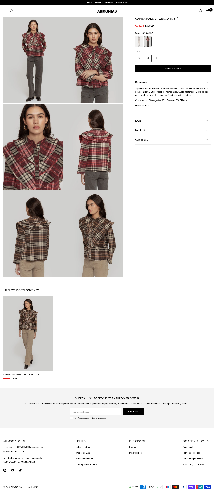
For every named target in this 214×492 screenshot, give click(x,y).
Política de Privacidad (98, 418)
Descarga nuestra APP (86, 464)
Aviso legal (188, 447)
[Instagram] (4, 470)
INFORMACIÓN (137, 441)
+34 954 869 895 (23, 447)
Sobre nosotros (83, 447)
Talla (137, 51)
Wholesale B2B (83, 453)
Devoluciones (135, 453)
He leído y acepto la (90, 418)
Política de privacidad (193, 458)
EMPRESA (81, 441)
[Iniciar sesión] (200, 11)
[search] (11, 11)
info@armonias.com (14, 451)
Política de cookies (191, 453)
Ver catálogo (5, 11)
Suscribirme (134, 411)
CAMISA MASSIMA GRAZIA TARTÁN (21, 374)
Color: (144, 33)
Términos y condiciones (194, 464)
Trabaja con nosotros (85, 458)
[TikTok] (20, 470)
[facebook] (12, 470)
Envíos (132, 447)
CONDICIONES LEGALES (196, 441)
